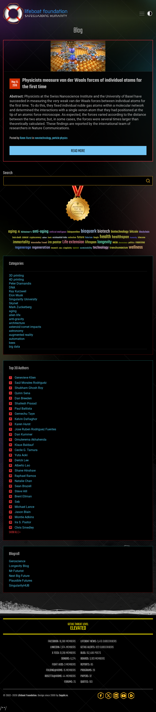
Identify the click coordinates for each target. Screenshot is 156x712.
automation (17, 339)
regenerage (23, 248)
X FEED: (55, 653)
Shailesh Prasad (26, 403)
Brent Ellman (23, 496)
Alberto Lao (22, 465)
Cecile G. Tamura (26, 450)
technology (101, 248)
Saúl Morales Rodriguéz (31, 383)
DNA (12, 287)
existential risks (60, 237)
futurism (88, 237)
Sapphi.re (63, 695)
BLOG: (83, 653)
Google (96, 237)
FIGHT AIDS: (58, 664)
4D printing (16, 279)
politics (131, 243)
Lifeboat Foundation (27, 695)
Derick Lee (22, 460)
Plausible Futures (20, 580)
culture (44, 238)
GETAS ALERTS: (87, 647)
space (76, 247)
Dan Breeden (23, 398)
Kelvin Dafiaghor (26, 419)
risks (60, 248)
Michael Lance (24, 507)
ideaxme (141, 237)
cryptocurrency (35, 237)
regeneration (41, 247)
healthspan (120, 237)
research (54, 248)
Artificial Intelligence (57, 232)
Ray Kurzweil (17, 291)
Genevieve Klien (25, 377)
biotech (103, 231)
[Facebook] (101, 695)
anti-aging (41, 231)
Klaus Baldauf (24, 445)
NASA (115, 242)
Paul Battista (23, 408)
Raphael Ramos (25, 476)
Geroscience (17, 561)
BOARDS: (84, 658)
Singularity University (23, 299)
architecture (17, 323)
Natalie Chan (23, 481)
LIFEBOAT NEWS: (88, 641)
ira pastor (54, 242)
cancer (25, 237)
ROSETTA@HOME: (53, 676)
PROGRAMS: (86, 670)
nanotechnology (43, 138)
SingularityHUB (19, 585)
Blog (78, 30)
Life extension (73, 242)
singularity (67, 248)
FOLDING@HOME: (54, 670)
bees (12, 343)
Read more (78, 151)
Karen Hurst (26, 138)
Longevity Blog (19, 566)
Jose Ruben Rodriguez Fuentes (35, 429)
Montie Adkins (24, 517)
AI (19, 232)
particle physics (60, 138)
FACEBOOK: (53, 641)
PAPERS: (84, 676)
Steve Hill (21, 491)
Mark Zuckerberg (20, 307)
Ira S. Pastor (23, 522)
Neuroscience (123, 243)
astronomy (16, 331)
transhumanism (119, 248)
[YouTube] (124, 695)
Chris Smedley (24, 527)
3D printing (16, 275)
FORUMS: (68, 681)
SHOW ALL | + (15, 532)
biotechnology (120, 232)
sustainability (86, 248)
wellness (136, 247)
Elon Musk (16, 295)
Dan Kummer (23, 434)
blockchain (144, 232)
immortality (21, 242)
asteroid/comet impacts (25, 327)
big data (14, 346)
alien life (14, 315)
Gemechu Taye (25, 413)
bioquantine (73, 231)
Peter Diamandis (20, 283)
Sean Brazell (23, 486)
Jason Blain (23, 512)
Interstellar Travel (39, 242)
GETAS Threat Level (78, 627)
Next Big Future (19, 576)
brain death (16, 237)
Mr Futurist (16, 571)
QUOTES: (84, 681)
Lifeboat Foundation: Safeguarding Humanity (68, 13)
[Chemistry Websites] (78, 204)
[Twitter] (108, 695)
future (80, 237)
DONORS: (65, 658)
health (105, 237)
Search (148, 180)
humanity (133, 238)
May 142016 (14, 83)
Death (50, 238)
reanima (140, 242)
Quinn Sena (22, 393)
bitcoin (134, 232)
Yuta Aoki (21, 455)
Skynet (13, 303)
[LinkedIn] (116, 695)
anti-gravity (16, 319)
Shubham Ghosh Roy (29, 388)
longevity (104, 242)
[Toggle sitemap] (141, 13)
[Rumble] (131, 695)
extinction (72, 237)
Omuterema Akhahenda (30, 439)
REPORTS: (85, 664)
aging (12, 231)
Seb (17, 501)
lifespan (90, 242)
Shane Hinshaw (25, 470)
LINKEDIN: (55, 647)
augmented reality (21, 335)
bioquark (88, 231)
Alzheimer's (26, 232)
